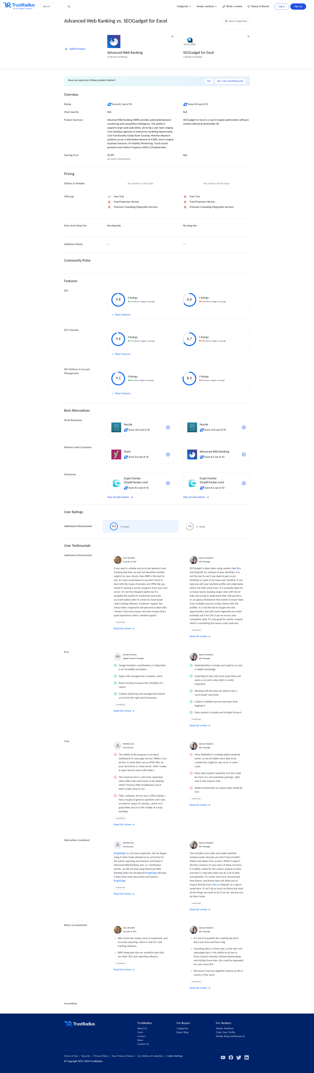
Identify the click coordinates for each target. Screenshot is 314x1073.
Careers (141, 1036)
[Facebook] (231, 1057)
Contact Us (143, 1044)
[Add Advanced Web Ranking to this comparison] (244, 454)
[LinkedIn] (246, 1057)
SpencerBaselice (206, 558)
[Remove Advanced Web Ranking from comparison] (172, 36)
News (140, 1040)
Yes (208, 81)
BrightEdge (120, 853)
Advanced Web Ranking (125, 53)
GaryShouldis (129, 558)
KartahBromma (130, 655)
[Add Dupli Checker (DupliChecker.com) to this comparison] (168, 483)
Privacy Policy (101, 1056)
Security (86, 1056)
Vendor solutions (205, 6)
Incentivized (120, 622)
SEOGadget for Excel (198, 53)
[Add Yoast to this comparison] (168, 454)
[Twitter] (238, 1057)
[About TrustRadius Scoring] (109, 104)
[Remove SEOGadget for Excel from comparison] (248, 36)
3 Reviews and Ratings (192, 57)
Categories (182, 6)
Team (140, 1032)
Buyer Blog (182, 1032)
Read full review (122, 628)
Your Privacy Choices (123, 1056)
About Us (142, 1028)
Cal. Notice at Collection (150, 1056)
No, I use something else (230, 81)
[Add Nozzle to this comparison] (168, 427)
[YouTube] (223, 1057)
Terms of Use (71, 1056)
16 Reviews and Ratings (117, 57)
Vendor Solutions (225, 1028)
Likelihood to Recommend (78, 526)
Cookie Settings (175, 1056)
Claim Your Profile (225, 1032)
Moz (238, 568)
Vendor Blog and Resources (230, 1036)
